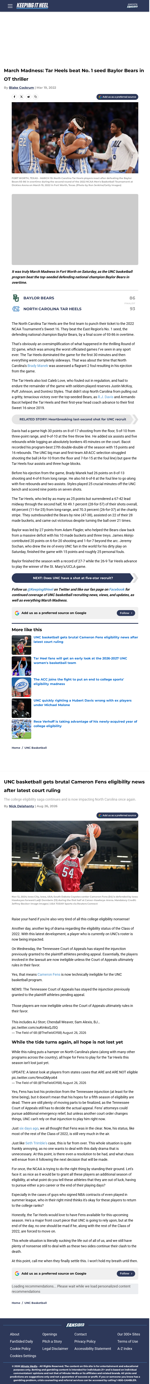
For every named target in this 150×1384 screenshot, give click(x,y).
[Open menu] (10, 6)
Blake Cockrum (21, 87)
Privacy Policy (85, 1341)
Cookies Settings (23, 1356)
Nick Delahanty (21, 806)
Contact (80, 1334)
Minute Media (29, 1366)
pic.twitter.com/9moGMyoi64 (34, 1078)
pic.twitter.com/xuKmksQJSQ (35, 1027)
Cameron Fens (49, 974)
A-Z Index (124, 1349)
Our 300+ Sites (128, 1334)
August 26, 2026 (74, 1032)
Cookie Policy (20, 1349)
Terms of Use (127, 1341)
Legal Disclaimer (55, 1349)
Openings (49, 1334)
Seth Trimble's (36, 1143)
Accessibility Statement (92, 1349)
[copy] (35, 96)
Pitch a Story (52, 1341)
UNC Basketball (35, 748)
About (14, 1334)
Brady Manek (38, 366)
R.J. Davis (105, 397)
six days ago (28, 1128)
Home (16, 748)
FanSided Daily (21, 1341)
